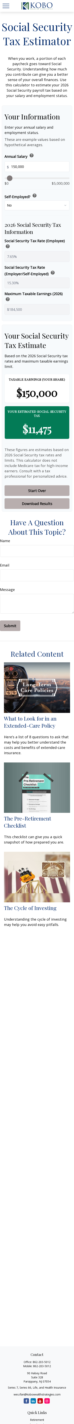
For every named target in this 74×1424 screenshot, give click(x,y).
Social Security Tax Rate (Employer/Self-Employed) (30, 270)
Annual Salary (19, 156)
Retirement (37, 1420)
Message (7, 589)
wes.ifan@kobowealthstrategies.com (37, 1394)
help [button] (31, 155)
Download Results (37, 503)
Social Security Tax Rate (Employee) (35, 244)
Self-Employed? (21, 196)
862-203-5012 (42, 1362)
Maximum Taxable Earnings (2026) (34, 297)
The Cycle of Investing (30, 907)
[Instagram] (47, 1401)
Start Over (37, 490)
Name (5, 540)
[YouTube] (40, 1401)
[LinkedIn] (33, 1401)
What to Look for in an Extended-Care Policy (30, 722)
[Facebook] (26, 1401)
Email (4, 565)
